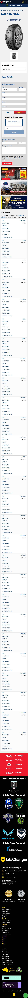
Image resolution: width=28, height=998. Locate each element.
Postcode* (4, 107)
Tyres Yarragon (5, 958)
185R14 (24, 240)
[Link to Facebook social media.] (14, 994)
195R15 (24, 319)
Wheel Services (5, 932)
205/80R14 (23, 299)
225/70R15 (23, 437)
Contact (4, 938)
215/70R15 (23, 417)
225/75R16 (23, 693)
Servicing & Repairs (6, 928)
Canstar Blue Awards (7, 960)
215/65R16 (23, 634)
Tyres (3, 907)
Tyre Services (5, 930)
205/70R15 (23, 398)
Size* (3, 87)
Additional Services (6, 934)
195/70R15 (23, 358)
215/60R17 (23, 732)
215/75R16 (23, 653)
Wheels (4, 919)
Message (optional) (7, 146)
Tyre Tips (4, 917)
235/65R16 (23, 712)
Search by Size (5, 911)
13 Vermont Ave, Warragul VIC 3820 (15, 871)
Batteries (4, 926)
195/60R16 (23, 516)
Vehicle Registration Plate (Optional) (8, 140)
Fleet (3, 940)
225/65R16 (23, 673)
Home (4, 10)
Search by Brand (6, 913)
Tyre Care (4, 915)
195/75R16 (23, 555)
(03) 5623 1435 (9, 874)
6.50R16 (24, 457)
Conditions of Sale (19, 991)
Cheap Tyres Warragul (7, 964)
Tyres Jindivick (5, 953)
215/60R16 (23, 614)
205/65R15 (23, 378)
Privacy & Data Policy (10, 991)
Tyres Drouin (5, 951)
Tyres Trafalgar (5, 956)
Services (4, 924)
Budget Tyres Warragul (7, 962)
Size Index (4, 949)
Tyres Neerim (5, 954)
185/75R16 (23, 496)
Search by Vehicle (6, 909)
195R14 (24, 279)
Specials (4, 936)
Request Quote (7, 163)
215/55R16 (23, 594)
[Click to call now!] (22, 2)
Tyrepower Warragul (15, 5)
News (3, 942)
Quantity (21, 87)
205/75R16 (23, 575)
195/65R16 (23, 535)
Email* (4, 102)
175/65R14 (23, 220)
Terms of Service (19, 158)
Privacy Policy (9, 158)
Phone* (4, 97)
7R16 (24, 476)
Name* (4, 92)
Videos (4, 944)
